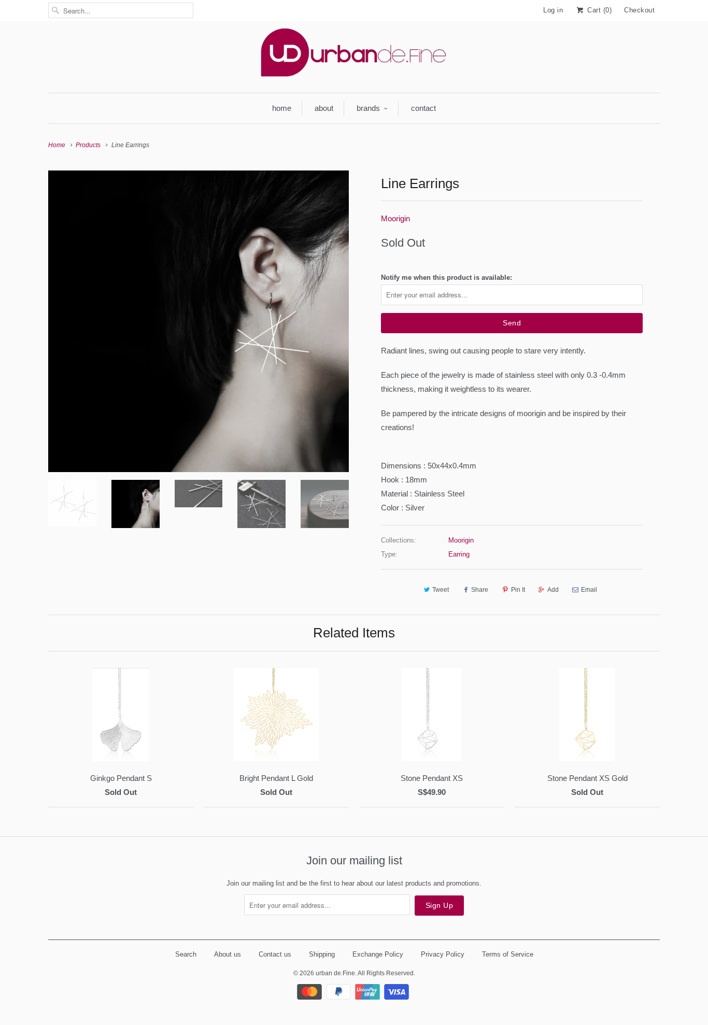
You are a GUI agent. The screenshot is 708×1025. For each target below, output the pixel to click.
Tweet (440, 589)
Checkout (639, 10)
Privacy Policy (442, 954)
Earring (459, 554)
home (281, 108)
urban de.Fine (335, 973)
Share (479, 589)
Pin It (518, 589)
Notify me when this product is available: (446, 277)
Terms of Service (507, 954)
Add (553, 589)
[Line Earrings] (198, 321)
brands (368, 108)
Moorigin (395, 218)
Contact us (275, 954)
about (324, 108)
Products (88, 145)
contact (423, 108)
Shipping (322, 954)
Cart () (598, 10)
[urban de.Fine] (354, 55)
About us (227, 954)
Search (185, 954)
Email (589, 589)
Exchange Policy (377, 954)
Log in (553, 10)
